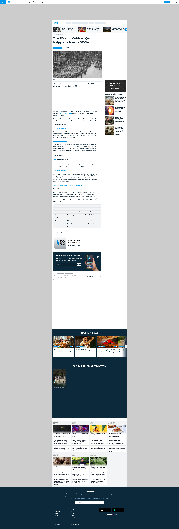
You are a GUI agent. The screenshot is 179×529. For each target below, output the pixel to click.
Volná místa (57, 511)
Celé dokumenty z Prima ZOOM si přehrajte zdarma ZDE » (68, 185)
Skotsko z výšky (58, 382)
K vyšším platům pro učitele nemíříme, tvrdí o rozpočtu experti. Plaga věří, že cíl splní (61, 448)
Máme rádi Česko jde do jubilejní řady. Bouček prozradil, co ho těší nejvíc (79, 448)
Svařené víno (87, 496)
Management (73, 509)
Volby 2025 (80, 496)
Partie (97, 494)
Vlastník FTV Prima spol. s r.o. (61, 522)
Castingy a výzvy (74, 513)
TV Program (28, 2)
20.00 (55, 159)
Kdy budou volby (108, 494)
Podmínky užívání (58, 517)
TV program (85, 494)
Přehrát (57, 381)
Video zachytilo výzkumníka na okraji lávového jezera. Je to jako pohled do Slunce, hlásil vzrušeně (98, 448)
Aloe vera (105, 496)
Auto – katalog (62, 496)
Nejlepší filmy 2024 (69, 494)
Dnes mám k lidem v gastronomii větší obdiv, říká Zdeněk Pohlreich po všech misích (79, 442)
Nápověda (73, 520)
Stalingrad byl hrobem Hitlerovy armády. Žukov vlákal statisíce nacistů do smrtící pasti (120, 120)
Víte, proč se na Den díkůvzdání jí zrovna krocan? (62, 351)
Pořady (22, 2)
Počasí (101, 494)
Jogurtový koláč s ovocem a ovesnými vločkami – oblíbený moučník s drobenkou (116, 435)
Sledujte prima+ (42, 2)
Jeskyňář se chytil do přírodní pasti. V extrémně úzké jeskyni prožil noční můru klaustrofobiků (106, 351)
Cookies (56, 520)
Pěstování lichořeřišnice (114, 496)
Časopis (35, 2)
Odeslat (79, 264)
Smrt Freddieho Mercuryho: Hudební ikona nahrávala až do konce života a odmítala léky (84, 351)
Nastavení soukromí (75, 524)
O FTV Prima (57, 509)
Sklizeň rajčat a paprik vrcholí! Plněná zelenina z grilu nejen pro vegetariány (98, 474)
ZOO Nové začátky (117, 494)
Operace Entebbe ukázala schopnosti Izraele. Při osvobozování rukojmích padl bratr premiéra (98, 442)
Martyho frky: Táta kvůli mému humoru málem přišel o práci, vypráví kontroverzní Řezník (79, 467)
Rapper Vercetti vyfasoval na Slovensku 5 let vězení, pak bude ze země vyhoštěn (80, 474)
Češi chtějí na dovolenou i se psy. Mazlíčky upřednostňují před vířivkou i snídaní (98, 481)
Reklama (56, 513)
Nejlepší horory (78, 494)
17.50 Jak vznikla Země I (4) (60, 128)
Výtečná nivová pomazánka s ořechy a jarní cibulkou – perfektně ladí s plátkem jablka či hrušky (116, 442)
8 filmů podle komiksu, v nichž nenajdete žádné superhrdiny (60, 473)
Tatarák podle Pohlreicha (96, 496)
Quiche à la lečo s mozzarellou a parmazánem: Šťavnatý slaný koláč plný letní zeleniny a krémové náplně (117, 449)
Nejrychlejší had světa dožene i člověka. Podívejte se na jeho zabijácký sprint (120, 99)
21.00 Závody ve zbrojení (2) (60, 170)
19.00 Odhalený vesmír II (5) (60, 141)
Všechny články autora (74, 245)
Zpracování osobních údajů (76, 517)
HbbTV (56, 515)
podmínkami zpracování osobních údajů (75, 267)
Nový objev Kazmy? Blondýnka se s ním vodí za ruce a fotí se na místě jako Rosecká (80, 481)
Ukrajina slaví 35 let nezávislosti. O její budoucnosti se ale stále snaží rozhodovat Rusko (62, 435)
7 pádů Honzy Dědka (71, 496)
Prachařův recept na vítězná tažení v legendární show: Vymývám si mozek (80, 435)
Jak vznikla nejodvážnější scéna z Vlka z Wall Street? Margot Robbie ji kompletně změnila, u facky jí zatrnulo (61, 482)
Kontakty (72, 515)
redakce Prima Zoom (67, 48)
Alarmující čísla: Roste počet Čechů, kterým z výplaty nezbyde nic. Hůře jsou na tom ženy (61, 442)
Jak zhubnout (61, 494)
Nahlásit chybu (58, 524)
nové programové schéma (65, 113)
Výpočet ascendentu (75, 498)
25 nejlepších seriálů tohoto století (62, 466)
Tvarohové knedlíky (85, 498)
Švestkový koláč (104, 498)
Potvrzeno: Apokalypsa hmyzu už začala (98, 434)
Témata (17, 2)
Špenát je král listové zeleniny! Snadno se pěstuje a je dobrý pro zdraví (98, 467)
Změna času (92, 494)
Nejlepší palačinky (95, 498)
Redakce (72, 522)
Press (72, 511)
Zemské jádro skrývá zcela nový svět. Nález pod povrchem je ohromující (120, 109)
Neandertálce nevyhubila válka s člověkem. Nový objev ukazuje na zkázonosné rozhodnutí (119, 131)
